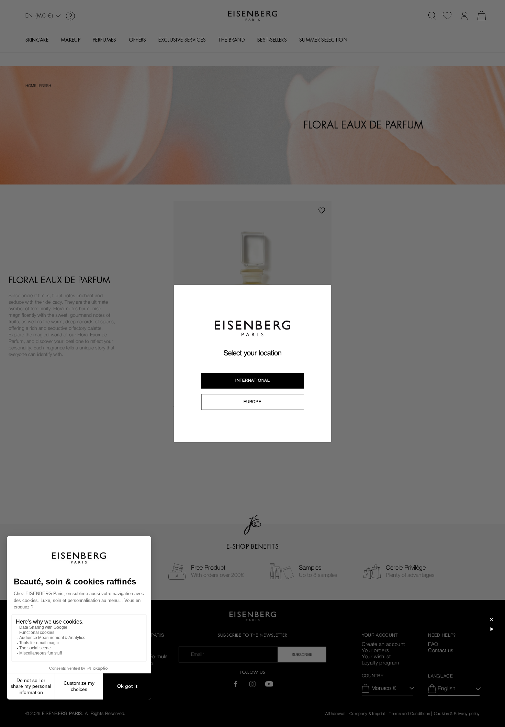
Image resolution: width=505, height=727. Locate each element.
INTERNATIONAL (252, 380)
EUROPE (252, 402)
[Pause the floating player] (491, 629)
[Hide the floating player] (491, 619)
